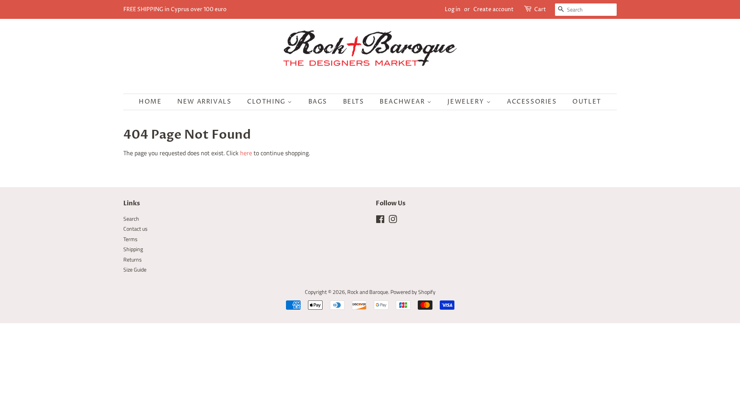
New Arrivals (204, 101)
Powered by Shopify (413, 292)
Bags (317, 101)
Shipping (133, 249)
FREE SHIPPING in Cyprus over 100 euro (175, 9)
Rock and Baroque (367, 292)
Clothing (267, 101)
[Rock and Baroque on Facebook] (380, 221)
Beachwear (403, 101)
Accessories (532, 101)
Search (131, 219)
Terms (130, 239)
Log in (453, 9)
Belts (353, 101)
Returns (132, 259)
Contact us (135, 229)
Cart (540, 9)
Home (150, 101)
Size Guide (134, 269)
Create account (493, 9)
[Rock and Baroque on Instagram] (392, 221)
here (246, 153)
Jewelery (466, 101)
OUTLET (586, 101)
